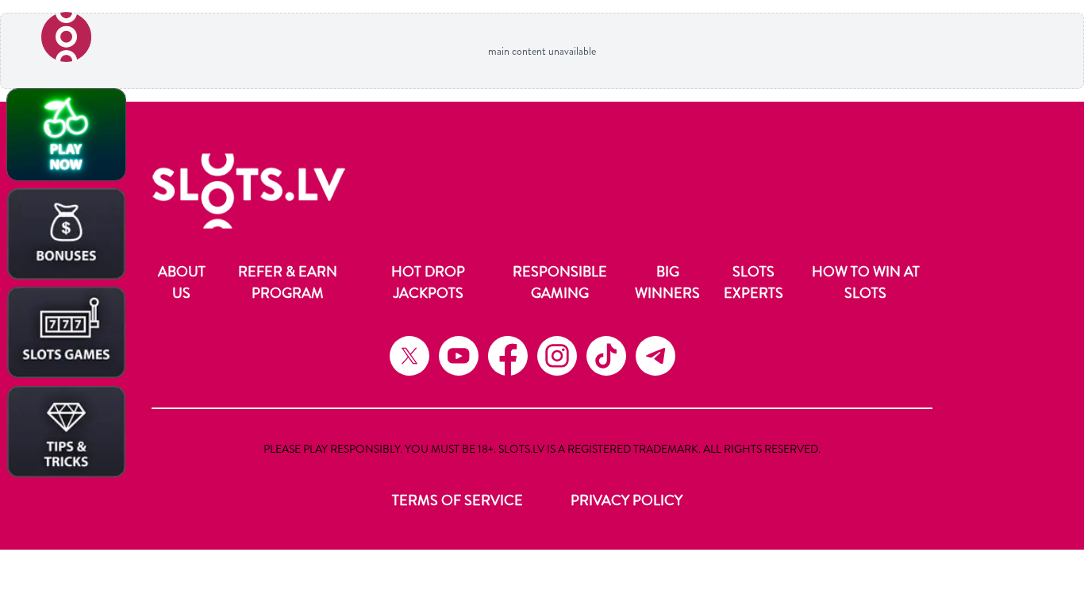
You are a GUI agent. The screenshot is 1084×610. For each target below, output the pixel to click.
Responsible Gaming (560, 282)
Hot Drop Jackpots (428, 282)
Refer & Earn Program (287, 282)
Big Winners (667, 282)
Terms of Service (457, 500)
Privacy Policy (626, 500)
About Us (182, 282)
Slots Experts (753, 282)
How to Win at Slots (866, 282)
